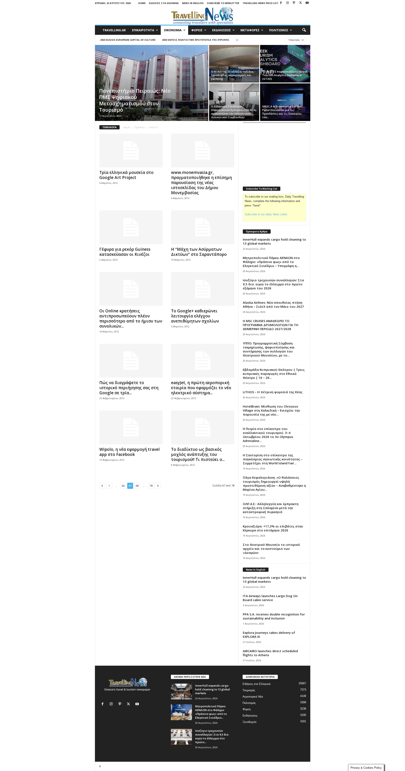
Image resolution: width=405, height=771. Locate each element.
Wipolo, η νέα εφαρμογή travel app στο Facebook (129, 452)
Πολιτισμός (249, 703)
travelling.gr (114, 30)
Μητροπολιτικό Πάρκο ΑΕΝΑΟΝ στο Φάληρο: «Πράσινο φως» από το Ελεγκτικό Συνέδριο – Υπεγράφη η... (271, 262)
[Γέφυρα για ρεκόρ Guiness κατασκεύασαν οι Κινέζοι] (131, 227)
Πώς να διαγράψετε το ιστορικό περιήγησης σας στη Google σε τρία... (128, 388)
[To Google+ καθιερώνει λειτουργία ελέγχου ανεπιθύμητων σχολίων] (202, 289)
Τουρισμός (249, 690)
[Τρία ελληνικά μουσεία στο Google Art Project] (131, 150)
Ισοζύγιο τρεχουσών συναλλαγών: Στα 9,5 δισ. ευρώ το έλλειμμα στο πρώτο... (212, 736)
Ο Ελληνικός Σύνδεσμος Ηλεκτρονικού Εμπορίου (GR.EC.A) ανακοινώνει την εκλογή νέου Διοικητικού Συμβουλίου (233, 111)
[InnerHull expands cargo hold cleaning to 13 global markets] (181, 691)
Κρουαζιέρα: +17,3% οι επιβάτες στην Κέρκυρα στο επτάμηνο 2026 (273, 528)
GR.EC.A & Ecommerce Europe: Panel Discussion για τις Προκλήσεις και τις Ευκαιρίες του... (282, 111)
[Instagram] (287, 3)
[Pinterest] (294, 3)
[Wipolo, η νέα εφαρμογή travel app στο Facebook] (131, 427)
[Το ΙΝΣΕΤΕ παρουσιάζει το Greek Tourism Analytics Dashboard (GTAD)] (285, 64)
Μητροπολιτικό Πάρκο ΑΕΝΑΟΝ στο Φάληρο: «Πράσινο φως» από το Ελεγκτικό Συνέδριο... (211, 712)
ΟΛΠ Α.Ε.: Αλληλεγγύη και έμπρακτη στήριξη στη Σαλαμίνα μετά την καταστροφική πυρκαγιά (270, 508)
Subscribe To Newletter (223, 3)
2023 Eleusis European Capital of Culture (127, 39)
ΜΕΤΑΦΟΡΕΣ (249, 30)
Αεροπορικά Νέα (253, 696)
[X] (300, 3)
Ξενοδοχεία (249, 722)
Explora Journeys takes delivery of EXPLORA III (269, 634)
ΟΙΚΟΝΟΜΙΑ (173, 30)
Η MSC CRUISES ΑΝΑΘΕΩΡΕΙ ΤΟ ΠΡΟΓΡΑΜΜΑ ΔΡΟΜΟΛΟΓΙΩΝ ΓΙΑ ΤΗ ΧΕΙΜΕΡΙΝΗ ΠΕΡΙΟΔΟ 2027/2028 (270, 325)
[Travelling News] (202, 15)
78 (151, 485)
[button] (304, 30)
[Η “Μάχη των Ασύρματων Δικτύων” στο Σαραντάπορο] (202, 227)
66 (123, 485)
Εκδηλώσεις (250, 715)
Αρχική (126, 127)
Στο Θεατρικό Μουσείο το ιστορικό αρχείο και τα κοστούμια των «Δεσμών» (271, 548)
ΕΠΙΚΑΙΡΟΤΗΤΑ (143, 30)
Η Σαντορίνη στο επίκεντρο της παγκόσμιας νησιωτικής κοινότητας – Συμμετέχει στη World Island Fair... (272, 459)
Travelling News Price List (260, 3)
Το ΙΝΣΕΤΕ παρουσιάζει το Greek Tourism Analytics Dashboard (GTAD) (284, 75)
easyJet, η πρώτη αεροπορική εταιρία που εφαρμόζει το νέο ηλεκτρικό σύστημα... (201, 388)
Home (142, 3)
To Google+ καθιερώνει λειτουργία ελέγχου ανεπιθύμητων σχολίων (195, 316)
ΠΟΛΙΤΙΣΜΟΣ (278, 30)
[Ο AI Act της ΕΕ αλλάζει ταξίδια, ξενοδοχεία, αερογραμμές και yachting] (234, 64)
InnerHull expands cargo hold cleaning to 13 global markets (274, 241)
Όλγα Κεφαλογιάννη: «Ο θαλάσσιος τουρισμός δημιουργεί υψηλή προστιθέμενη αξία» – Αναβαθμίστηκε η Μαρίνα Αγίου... (274, 483)
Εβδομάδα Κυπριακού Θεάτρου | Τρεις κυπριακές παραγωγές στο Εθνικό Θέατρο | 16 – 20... (274, 373)
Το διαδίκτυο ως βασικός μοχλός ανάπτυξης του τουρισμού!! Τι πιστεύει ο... (198, 454)
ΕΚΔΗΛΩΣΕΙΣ (221, 30)
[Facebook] (281, 3)
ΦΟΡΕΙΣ (196, 30)
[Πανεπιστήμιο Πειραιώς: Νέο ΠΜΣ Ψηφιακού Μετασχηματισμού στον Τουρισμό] (151, 83)
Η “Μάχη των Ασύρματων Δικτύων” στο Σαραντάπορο (199, 252)
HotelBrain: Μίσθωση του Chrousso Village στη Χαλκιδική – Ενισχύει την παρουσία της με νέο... (271, 410)
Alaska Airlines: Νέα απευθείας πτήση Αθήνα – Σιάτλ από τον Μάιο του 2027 (273, 304)
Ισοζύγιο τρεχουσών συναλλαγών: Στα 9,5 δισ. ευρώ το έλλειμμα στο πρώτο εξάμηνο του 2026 (273, 284)
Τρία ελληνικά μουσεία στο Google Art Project (126, 175)
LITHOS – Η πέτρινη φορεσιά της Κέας (272, 392)
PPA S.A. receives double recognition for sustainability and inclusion (274, 616)
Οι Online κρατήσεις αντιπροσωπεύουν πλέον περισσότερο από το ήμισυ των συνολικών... (130, 318)
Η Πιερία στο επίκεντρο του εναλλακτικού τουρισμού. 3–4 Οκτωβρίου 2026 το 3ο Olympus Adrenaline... (268, 435)
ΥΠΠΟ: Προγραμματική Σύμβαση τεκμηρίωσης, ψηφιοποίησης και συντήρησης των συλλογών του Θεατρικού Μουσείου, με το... (269, 349)
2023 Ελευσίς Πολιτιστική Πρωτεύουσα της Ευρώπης (195, 39)
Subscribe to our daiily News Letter (266, 214)
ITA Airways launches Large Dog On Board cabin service (270, 598)
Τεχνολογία (139, 127)
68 (137, 485)
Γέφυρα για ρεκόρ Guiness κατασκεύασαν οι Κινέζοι (124, 252)
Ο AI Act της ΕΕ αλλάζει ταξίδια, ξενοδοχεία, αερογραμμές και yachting (232, 75)
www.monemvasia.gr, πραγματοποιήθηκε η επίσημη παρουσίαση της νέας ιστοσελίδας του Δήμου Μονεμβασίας (201, 182)
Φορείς (247, 709)
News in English (193, 3)
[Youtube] (307, 3)
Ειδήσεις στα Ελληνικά (164, 3)
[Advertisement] (274, 152)
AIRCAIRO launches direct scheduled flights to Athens (270, 653)
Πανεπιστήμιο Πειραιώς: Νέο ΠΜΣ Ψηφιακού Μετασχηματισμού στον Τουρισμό (135, 100)
